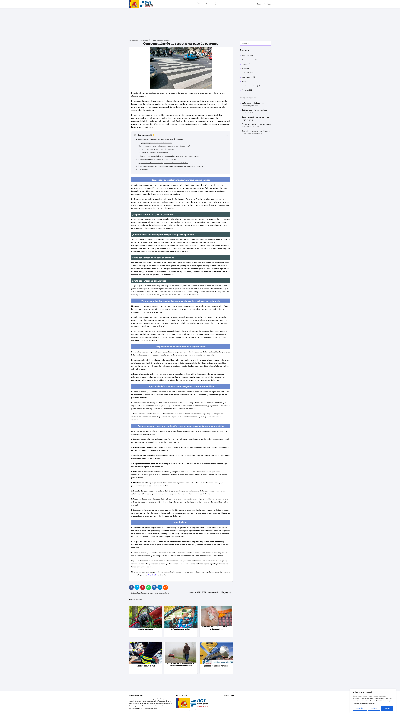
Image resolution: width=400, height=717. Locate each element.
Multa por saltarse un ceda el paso (155, 152)
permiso (245, 81)
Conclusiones (143, 169)
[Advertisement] (200, 23)
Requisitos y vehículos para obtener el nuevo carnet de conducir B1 (256, 132)
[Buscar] (215, 4)
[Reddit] (165, 587)
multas (244, 68)
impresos (245, 64)
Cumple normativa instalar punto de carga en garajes (255, 118)
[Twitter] (136, 587)
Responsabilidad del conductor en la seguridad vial (157, 159)
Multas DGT (246, 73)
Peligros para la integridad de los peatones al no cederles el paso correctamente (169, 156)
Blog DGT (245, 55)
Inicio (259, 4)
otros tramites (247, 77)
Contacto (267, 4)
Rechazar (374, 708)
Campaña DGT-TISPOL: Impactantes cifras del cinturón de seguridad (210, 593)
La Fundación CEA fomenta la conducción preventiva (253, 104)
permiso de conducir (249, 86)
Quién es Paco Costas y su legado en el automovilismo (149, 593)
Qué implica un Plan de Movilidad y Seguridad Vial (255, 111)
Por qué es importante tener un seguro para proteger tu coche (256, 125)
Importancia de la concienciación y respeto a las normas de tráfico (163, 163)
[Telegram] (159, 587)
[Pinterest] (142, 587)
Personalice (360, 708)
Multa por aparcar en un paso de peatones (158, 149)
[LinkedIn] (154, 587)
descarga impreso (248, 60)
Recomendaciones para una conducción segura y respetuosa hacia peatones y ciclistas (170, 166)
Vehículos (245, 90)
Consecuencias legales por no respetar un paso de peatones (160, 139)
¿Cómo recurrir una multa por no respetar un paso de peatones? (166, 146)
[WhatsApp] (148, 587)
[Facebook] (131, 587)
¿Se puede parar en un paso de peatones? (156, 143)
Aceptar (387, 708)
